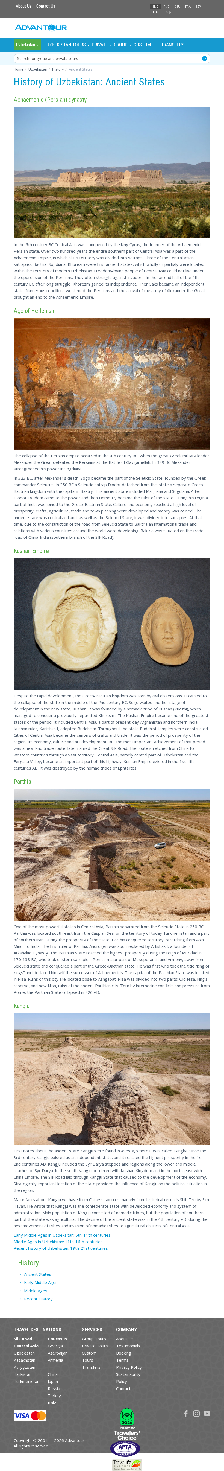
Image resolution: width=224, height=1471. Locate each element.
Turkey (54, 1395)
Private (100, 45)
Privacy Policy (129, 1367)
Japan (53, 1381)
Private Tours (95, 1345)
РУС (166, 6)
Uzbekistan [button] (26, 44)
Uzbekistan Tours (66, 45)
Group (121, 45)
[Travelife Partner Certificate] (127, 1464)
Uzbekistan (24, 1353)
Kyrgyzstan (24, 1367)
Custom (142, 45)
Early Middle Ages (41, 1282)
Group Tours (94, 1338)
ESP (198, 6)
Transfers (172, 45)
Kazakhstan (24, 1360)
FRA (188, 6)
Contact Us (45, 6)
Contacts (124, 1388)
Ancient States (37, 1274)
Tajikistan (22, 1374)
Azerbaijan (57, 1353)
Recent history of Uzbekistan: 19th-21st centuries (61, 1248)
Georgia (55, 1345)
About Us (23, 6)
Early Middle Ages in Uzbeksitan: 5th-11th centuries (62, 1235)
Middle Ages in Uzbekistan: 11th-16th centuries (58, 1241)
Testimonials (128, 1345)
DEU (177, 6)
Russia (54, 1388)
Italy (52, 1402)
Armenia (55, 1360)
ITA (155, 12)
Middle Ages (35, 1290)
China (53, 1374)
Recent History (38, 1298)
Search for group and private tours (47, 58)
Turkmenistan (26, 1381)
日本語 (167, 12)
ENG (155, 6)
